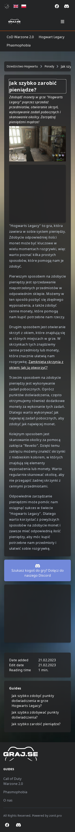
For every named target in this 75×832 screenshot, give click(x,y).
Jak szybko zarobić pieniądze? (36, 724)
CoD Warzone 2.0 (20, 37)
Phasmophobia (19, 45)
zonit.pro (55, 815)
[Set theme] (7, 6)
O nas (7, 800)
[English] (16, 6)
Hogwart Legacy (51, 37)
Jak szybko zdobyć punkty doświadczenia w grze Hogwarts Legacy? (33, 700)
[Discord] (66, 6)
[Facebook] (57, 6)
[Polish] (24, 6)
